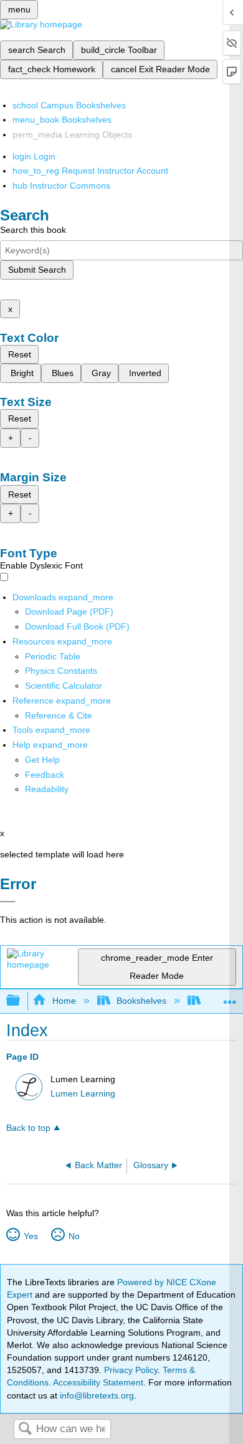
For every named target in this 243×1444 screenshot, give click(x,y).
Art (213, 1001)
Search (25, 1429)
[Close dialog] (8, 901)
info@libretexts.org (95, 1395)
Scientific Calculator (63, 686)
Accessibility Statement (98, 1382)
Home (64, 1001)
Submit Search (37, 270)
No (74, 1236)
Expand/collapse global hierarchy (21, 1001)
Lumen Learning (82, 1093)
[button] (44, 775)
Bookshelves (141, 1001)
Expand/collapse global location (230, 997)
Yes (30, 1236)
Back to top (28, 1128)
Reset (19, 354)
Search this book (33, 230)
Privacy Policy (131, 1370)
